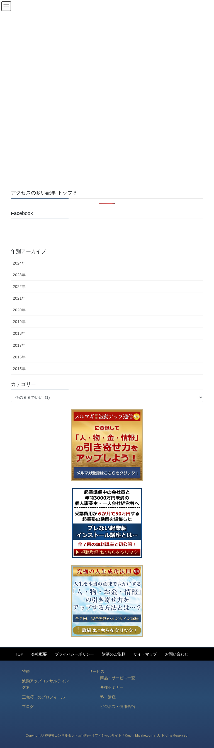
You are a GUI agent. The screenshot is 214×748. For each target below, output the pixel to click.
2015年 (19, 368)
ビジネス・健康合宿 (117, 706)
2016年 (19, 357)
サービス (96, 671)
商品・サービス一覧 (117, 678)
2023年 (19, 275)
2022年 (19, 286)
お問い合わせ (176, 654)
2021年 (19, 298)
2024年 (19, 263)
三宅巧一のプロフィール (43, 697)
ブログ (28, 706)
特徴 (26, 671)
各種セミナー (111, 687)
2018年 (19, 333)
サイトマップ (145, 654)
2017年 (19, 345)
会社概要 (39, 654)
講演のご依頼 (113, 654)
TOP (19, 654)
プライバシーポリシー (74, 654)
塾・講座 (108, 697)
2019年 (19, 321)
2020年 (19, 310)
